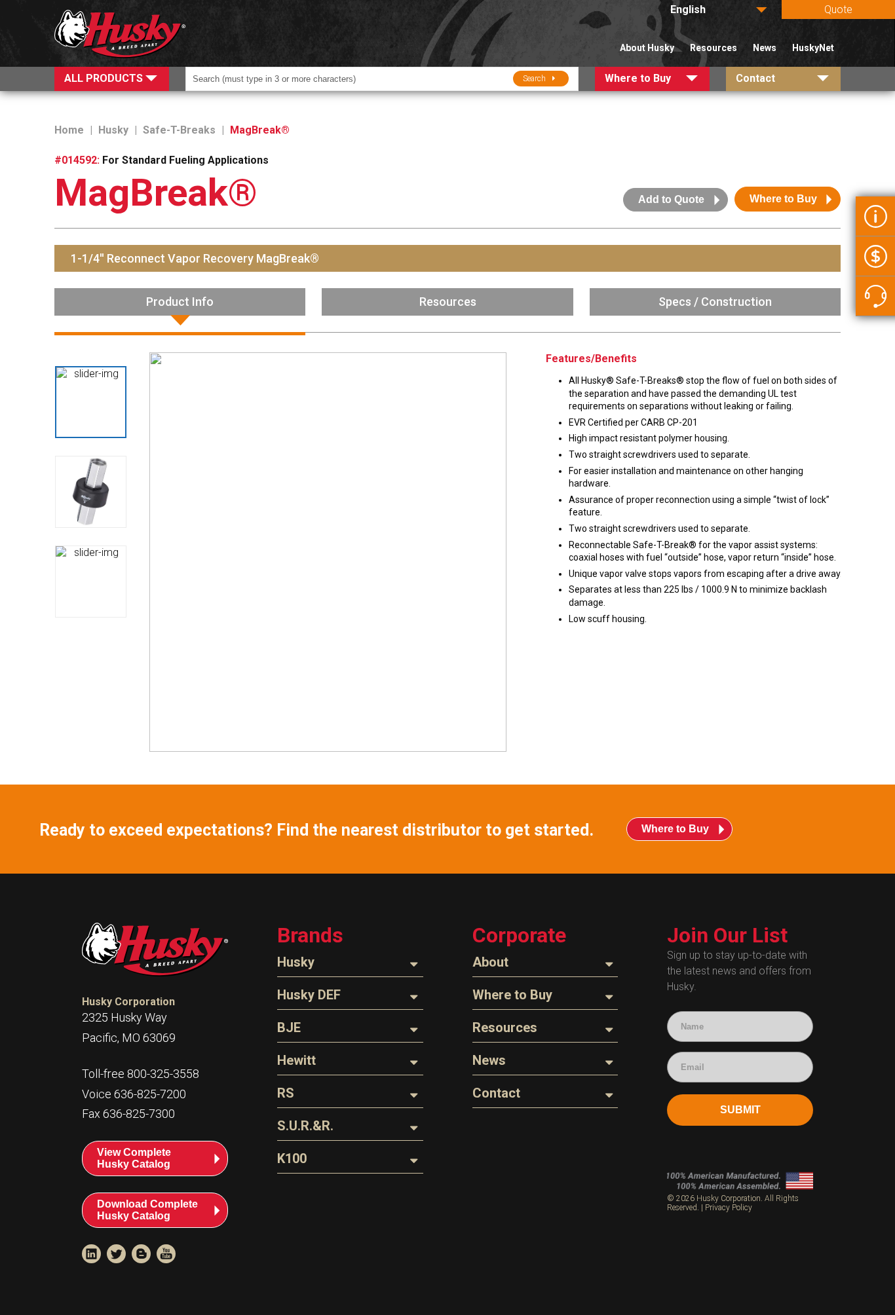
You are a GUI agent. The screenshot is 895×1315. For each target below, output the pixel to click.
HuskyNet (813, 48)
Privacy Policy (728, 1207)
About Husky (647, 48)
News (764, 48)
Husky (113, 130)
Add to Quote (671, 199)
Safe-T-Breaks (179, 130)
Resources (713, 48)
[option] (90, 402)
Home (69, 130)
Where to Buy (783, 198)
